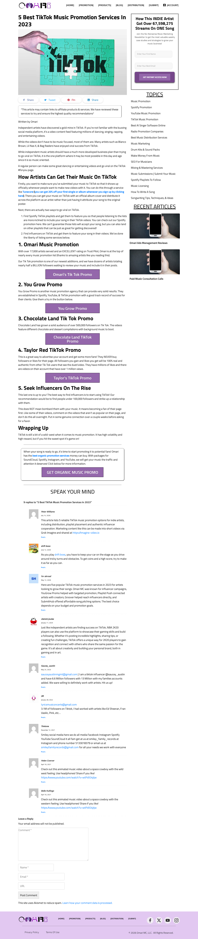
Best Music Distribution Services (149, 137)
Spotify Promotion (141, 107)
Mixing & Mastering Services (147, 168)
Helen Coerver (47, 760)
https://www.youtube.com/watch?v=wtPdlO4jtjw (69, 777)
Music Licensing (140, 186)
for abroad (46, 576)
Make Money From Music (145, 155)
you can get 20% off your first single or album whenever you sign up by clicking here (71, 194)
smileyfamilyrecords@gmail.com (60, 747)
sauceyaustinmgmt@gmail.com (59, 674)
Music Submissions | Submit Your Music (153, 174)
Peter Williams (48, 511)
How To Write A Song (143, 192)
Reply (43, 537)
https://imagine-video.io (86, 533)
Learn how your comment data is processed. (87, 903)
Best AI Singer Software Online (148, 125)
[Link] (150, 920)
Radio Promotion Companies (147, 131)
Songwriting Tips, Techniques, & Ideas (152, 198)
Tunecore (28, 192)
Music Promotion (140, 101)
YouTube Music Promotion (146, 113)
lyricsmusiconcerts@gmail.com (59, 704)
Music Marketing (140, 143)
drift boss (60, 554)
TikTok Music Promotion (144, 119)
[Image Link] (35, 5)
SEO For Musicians (141, 162)
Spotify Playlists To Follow (146, 180)
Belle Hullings (47, 790)
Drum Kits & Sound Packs (145, 149)
